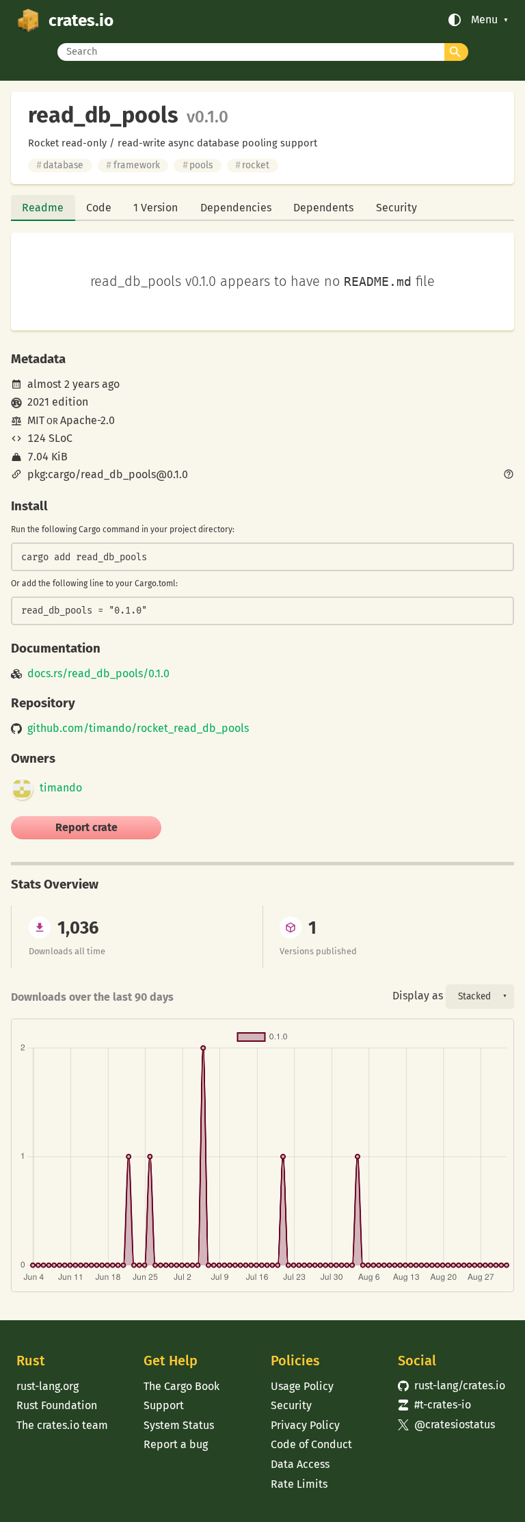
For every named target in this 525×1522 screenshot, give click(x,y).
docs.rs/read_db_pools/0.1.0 (98, 674)
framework (132, 165)
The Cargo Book (181, 1386)
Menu (484, 20)
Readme (43, 207)
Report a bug (176, 1444)
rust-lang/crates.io (451, 1385)
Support (164, 1405)
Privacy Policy (305, 1425)
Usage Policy (302, 1386)
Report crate (86, 827)
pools (198, 165)
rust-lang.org (47, 1386)
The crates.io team (62, 1425)
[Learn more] (508, 475)
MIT (35, 420)
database (59, 165)
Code (98, 207)
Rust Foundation (56, 1405)
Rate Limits (299, 1484)
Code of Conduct (311, 1444)
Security (396, 207)
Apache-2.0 (87, 420)
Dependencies (235, 207)
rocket (252, 165)
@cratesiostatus (446, 1424)
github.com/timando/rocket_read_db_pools (138, 728)
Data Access (300, 1464)
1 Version (155, 207)
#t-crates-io (434, 1404)
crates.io (81, 20)
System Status (179, 1425)
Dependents (323, 207)
